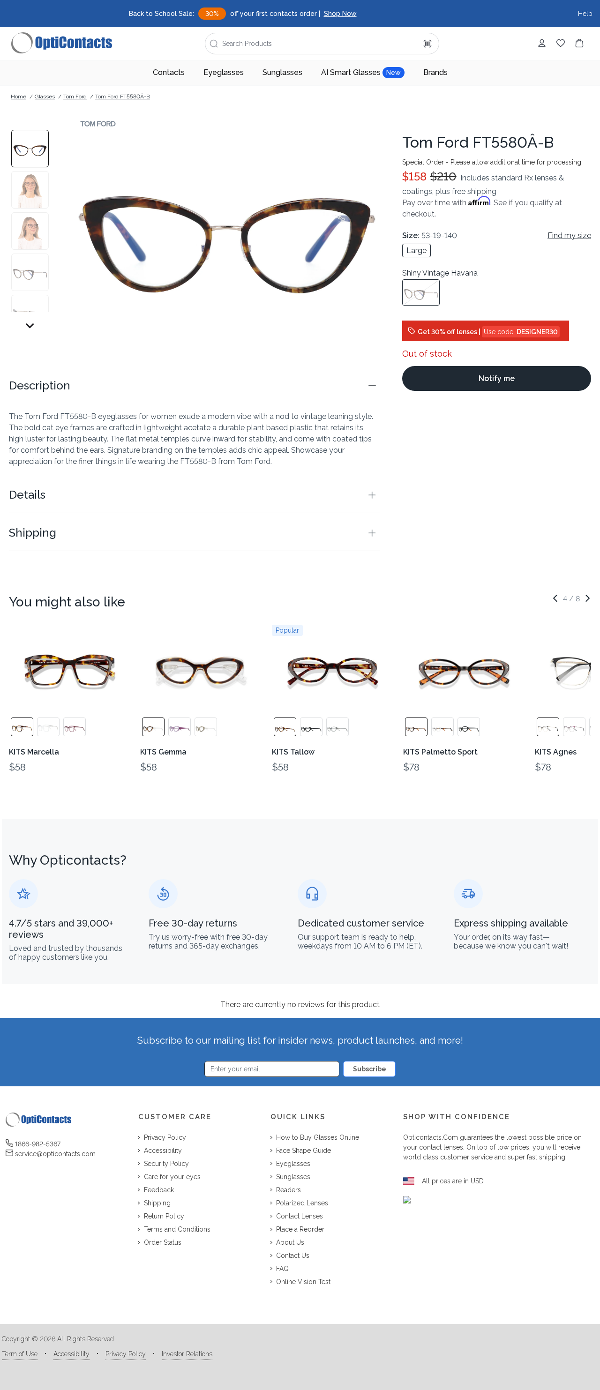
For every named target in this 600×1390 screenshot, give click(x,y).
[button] (194, 386)
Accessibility (71, 1354)
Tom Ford (75, 96)
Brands (435, 72)
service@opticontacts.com (55, 1154)
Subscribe (369, 1069)
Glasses (45, 96)
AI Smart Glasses (361, 72)
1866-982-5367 (37, 1144)
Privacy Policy (125, 1354)
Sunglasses (282, 72)
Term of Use (20, 1354)
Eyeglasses (223, 72)
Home (18, 96)
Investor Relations (187, 1354)
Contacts (169, 72)
